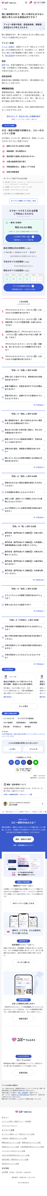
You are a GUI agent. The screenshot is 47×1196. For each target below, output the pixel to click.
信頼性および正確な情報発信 (20, 1095)
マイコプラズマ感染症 (25, 718)
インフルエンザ (8, 718)
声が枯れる (17, 727)
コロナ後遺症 (8, 722)
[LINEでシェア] (35, 762)
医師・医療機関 (22, 1093)
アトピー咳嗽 (7, 47)
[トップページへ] (23, 1113)
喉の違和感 (9, 56)
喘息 (3, 65)
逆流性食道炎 (21, 722)
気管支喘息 (33, 722)
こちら (20, 1099)
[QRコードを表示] (17, 762)
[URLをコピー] (11, 762)
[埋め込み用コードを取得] (23, 762)
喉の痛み (28, 727)
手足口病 (6, 727)
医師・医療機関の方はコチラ (23, 845)
